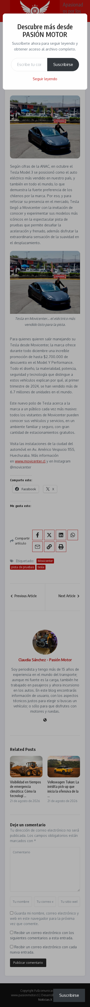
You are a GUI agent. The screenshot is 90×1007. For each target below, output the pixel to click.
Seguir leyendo (45, 79)
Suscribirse (63, 64)
